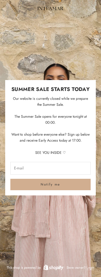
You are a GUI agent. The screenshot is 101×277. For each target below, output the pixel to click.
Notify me (50, 184)
